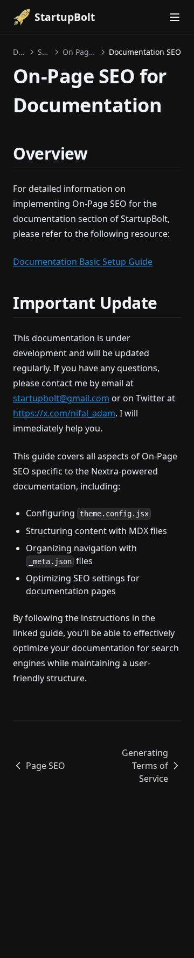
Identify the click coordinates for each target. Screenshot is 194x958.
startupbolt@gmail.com (61, 398)
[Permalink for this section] (96, 153)
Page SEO (45, 766)
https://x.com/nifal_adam (64, 413)
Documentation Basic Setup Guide (83, 262)
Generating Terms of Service (145, 765)
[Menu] (174, 17)
